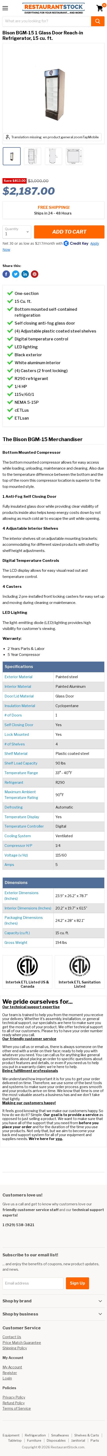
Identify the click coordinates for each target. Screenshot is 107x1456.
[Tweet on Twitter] (15, 274)
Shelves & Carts (86, 1435)
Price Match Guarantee (21, 1342)
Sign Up (77, 1283)
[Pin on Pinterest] (34, 274)
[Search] (98, 21)
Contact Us (11, 1337)
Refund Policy (13, 1403)
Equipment (11, 1435)
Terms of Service (16, 1408)
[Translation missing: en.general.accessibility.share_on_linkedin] (25, 274)
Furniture (34, 1440)
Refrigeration (35, 1435)
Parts (95, 1440)
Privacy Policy (13, 1397)
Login (7, 1378)
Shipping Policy (14, 1348)
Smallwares (60, 1435)
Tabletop (15, 1440)
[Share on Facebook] (6, 274)
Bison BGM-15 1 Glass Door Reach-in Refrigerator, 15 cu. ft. (42, 35)
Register (9, 1373)
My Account (12, 1367)
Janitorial (78, 1440)
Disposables (56, 1440)
